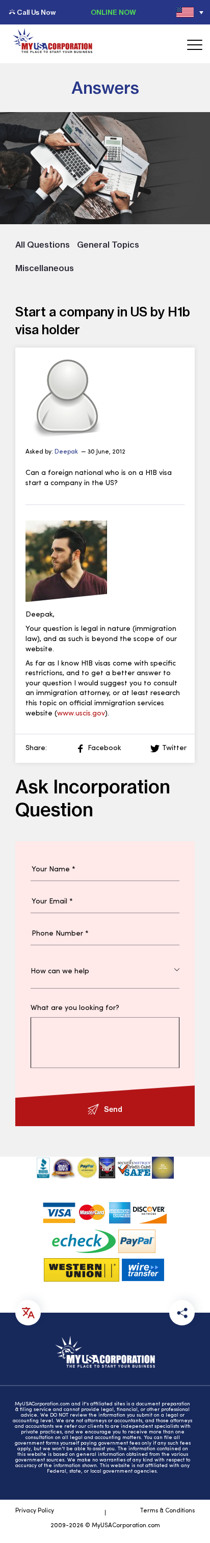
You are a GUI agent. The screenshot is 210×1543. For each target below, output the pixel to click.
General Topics (108, 245)
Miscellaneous (44, 268)
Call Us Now (36, 12)
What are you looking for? (75, 1008)
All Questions (42, 245)
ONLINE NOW (113, 12)
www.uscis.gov (81, 713)
